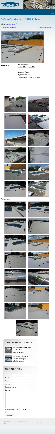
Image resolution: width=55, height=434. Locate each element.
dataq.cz (5, 423)
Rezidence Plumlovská (21, 356)
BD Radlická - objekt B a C (22, 347)
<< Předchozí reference (8, 27)
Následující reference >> (46, 27)
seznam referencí (11, 24)
